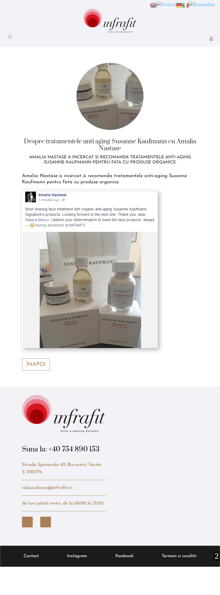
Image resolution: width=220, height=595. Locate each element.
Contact (31, 556)
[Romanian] (202, 5)
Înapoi (36, 364)
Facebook (124, 556)
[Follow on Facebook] (27, 522)
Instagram (77, 556)
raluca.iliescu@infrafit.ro (47, 488)
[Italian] (185, 5)
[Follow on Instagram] (45, 522)
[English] (153, 5)
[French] (166, 5)
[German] (179, 5)
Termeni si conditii (179, 556)
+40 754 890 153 (74, 449)
